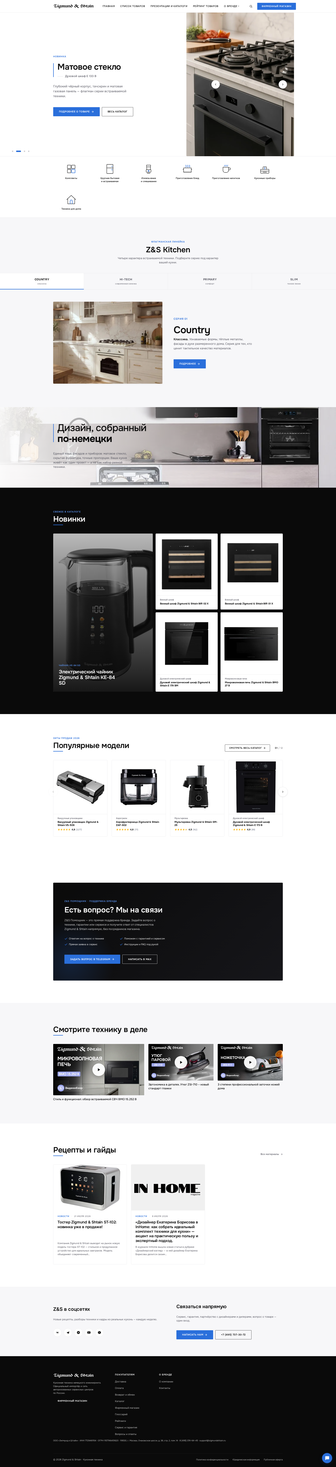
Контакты (164, 1388)
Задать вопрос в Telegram (90, 959)
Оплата (119, 1388)
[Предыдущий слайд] (215, 84)
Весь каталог (117, 111)
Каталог (119, 1401)
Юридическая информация (246, 1459)
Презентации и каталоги (168, 6)
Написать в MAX (140, 959)
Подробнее (187, 363)
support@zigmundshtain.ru (213, 1440)
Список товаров (132, 6)
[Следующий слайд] (283, 84)
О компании (166, 1381)
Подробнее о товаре (74, 111)
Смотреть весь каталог (245, 747)
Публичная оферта (273, 1459)
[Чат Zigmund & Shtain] (327, 1458)
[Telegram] (68, 1332)
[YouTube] (89, 1332)
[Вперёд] (283, 792)
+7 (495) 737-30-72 (233, 1334)
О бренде (231, 6)
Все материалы (270, 1154)
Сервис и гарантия (126, 1427)
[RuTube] (99, 1332)
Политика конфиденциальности (212, 1459)
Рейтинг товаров (206, 6)
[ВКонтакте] (57, 1332)
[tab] (42, 281)
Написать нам (192, 1334)
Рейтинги (120, 1421)
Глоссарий (121, 1414)
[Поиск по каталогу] (250, 6)
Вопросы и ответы (125, 1434)
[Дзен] (78, 1332)
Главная (109, 6)
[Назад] (53, 792)
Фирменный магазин (276, 6)
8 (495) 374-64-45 (189, 1440)
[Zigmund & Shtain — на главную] (73, 6)
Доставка (120, 1381)
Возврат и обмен (125, 1394)
